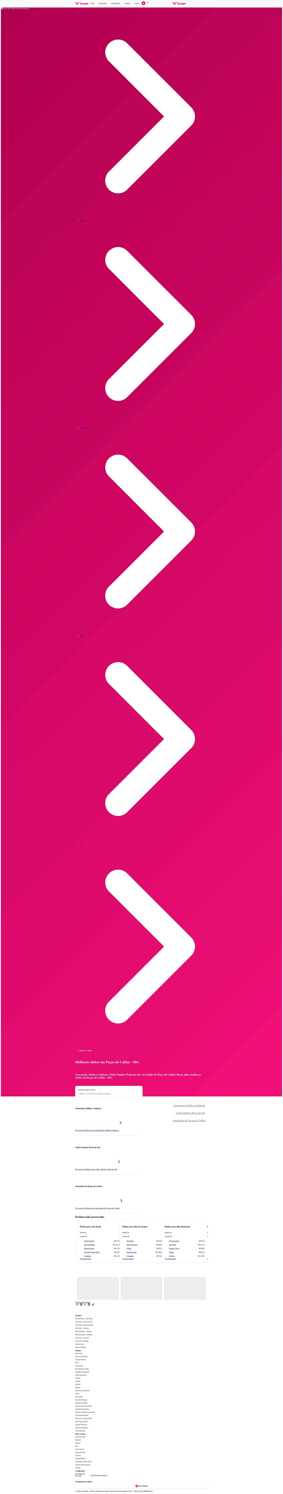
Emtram (77, 1378)
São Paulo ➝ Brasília (81, 1341)
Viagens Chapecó (80, 1359)
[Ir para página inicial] (82, 3)
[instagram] (77, 1305)
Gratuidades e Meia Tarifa (83, 1461)
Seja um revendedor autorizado (85, 1412)
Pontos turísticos (80, 1430)
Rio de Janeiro (89, 1241)
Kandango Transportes (82, 1372)
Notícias (77, 1443)
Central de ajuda (80, 1437)
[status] (98, 1288)
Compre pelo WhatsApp (82, 1464)
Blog (76, 1446)
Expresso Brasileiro (81, 1400)
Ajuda (136, 3)
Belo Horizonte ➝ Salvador (83, 1334)
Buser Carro (79, 1353)
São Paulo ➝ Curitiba (82, 1328)
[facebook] (81, 1305)
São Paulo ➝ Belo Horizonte (84, 1325)
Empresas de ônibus (81, 1356)
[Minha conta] (143, 3)
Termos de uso (79, 1449)
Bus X (77, 1362)
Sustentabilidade (80, 1458)
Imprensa (78, 1440)
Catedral (77, 1381)
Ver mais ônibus (85, 1259)
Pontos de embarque (81, 1427)
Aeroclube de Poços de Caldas (189, 1120)
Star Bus (77, 1384)
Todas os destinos (80, 1347)
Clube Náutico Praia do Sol (190, 1113)
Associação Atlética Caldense (189, 1105)
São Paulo (130, 1241)
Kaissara (77, 1387)
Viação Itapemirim (81, 1375)
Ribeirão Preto (89, 1248)
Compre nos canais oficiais (83, 1418)
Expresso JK (79, 1365)
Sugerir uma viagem (81, 1421)
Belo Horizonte (89, 1245)
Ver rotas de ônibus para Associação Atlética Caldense (97, 1130)
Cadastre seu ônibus (81, 1403)
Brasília (171, 1256)
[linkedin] (89, 1305)
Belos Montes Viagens (82, 1369)
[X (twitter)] (85, 1305)
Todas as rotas (79, 1344)
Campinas (87, 1256)
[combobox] (109, 1093)
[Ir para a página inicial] (82, 1302)
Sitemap (77, 1467)
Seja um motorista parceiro (83, 1406)
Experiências (116, 3)
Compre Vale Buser (81, 1424)
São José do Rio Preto (91, 1252)
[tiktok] (93, 1305)
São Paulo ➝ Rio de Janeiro (84, 1321)
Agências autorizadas (81, 1415)
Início (92, 3)
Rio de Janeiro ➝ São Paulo (84, 1318)
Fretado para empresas (82, 1409)
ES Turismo (79, 1396)
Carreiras (78, 1455)
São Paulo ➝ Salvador (82, 1338)
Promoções (103, 3)
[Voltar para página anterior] (148, 3)
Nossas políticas (80, 1452)
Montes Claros (174, 1248)
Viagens (127, 3)
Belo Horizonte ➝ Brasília (83, 1331)
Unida (77, 1393)
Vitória (129, 1248)
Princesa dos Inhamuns (82, 1390)
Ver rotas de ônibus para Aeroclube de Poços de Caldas (97, 1208)
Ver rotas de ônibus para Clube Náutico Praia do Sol (96, 1169)
